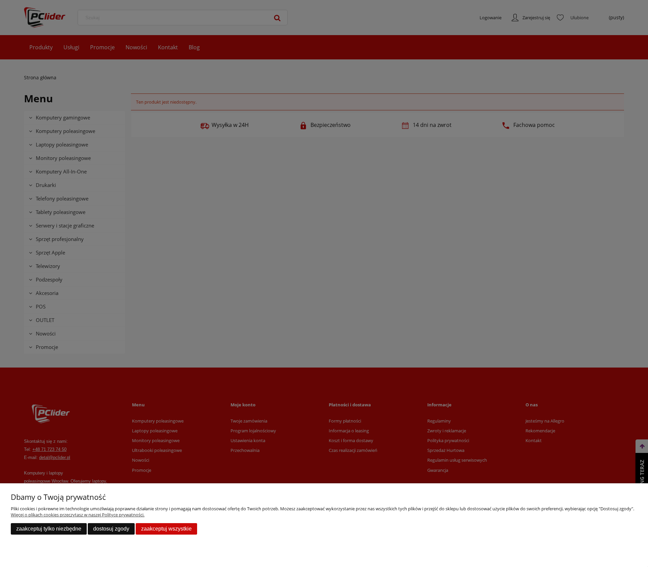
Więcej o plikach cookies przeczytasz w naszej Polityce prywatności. (77, 515)
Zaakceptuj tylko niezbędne (48, 529)
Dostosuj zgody (111, 529)
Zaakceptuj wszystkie (166, 529)
